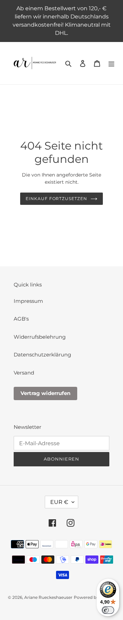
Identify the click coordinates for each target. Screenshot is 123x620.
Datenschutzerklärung (42, 354)
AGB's (21, 318)
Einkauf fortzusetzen (56, 198)
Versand (24, 372)
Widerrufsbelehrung (40, 337)
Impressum (28, 301)
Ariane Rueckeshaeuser (48, 597)
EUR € (59, 502)
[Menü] (111, 63)
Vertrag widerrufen (45, 393)
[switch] (108, 610)
